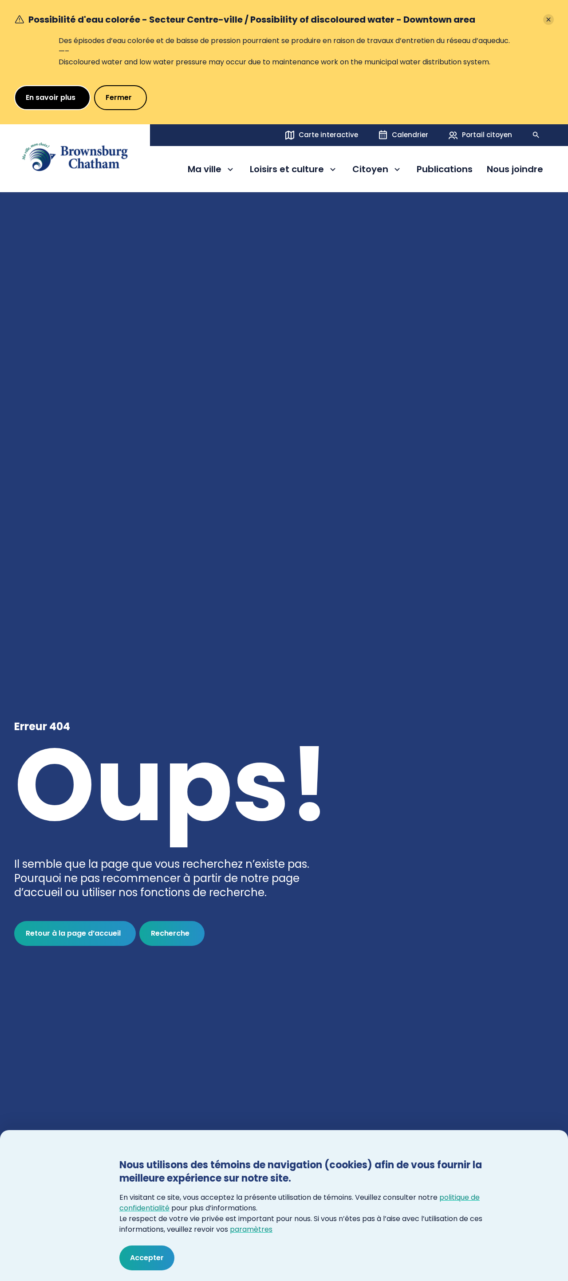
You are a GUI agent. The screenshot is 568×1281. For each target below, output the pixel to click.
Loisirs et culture (287, 170)
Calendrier (410, 134)
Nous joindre (515, 169)
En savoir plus (50, 97)
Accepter (147, 1258)
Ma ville (212, 170)
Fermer (119, 97)
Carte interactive (328, 134)
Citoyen (377, 170)
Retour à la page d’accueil (73, 933)
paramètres (251, 1229)
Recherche (170, 933)
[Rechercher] (536, 135)
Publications (445, 169)
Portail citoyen (487, 134)
